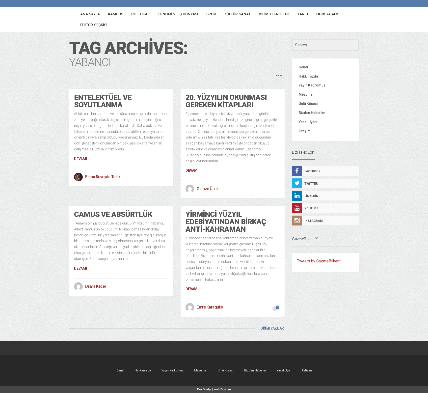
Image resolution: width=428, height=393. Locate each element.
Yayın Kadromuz (312, 85)
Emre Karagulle (210, 307)
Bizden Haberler (312, 113)
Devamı (80, 159)
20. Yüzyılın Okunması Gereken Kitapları (226, 101)
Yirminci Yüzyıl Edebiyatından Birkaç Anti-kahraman (226, 221)
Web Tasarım (222, 389)
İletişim (305, 131)
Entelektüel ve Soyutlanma (103, 101)
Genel (303, 67)
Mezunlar (306, 94)
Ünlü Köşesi (308, 104)
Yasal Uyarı (308, 122)
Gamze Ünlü (207, 188)
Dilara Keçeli (96, 286)
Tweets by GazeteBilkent (319, 261)
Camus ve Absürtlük (113, 214)
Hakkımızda (308, 76)
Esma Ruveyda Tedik (102, 176)
